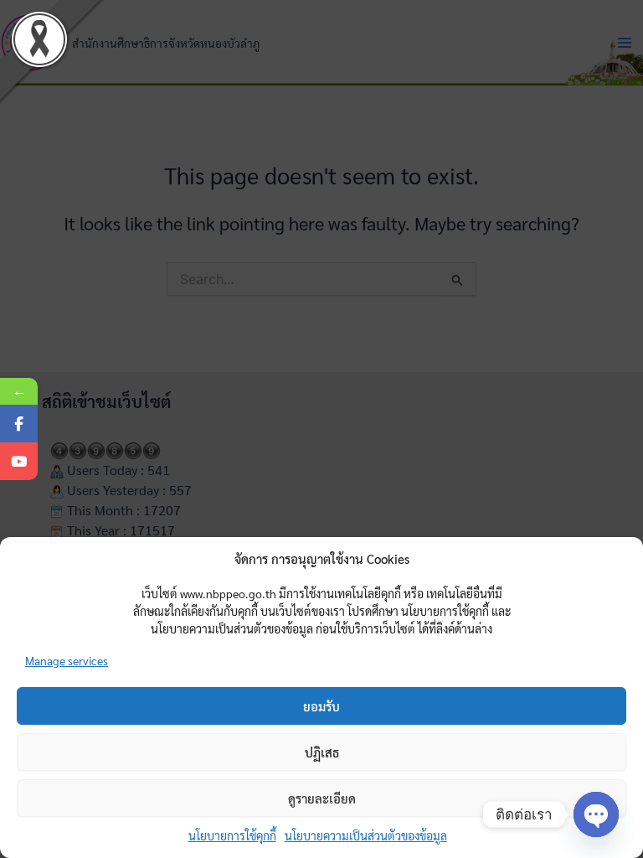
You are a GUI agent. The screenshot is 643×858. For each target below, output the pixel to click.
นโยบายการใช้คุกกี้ (232, 835)
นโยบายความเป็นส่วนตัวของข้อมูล (366, 835)
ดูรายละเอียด (322, 798)
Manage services (66, 660)
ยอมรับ (321, 706)
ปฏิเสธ (322, 752)
